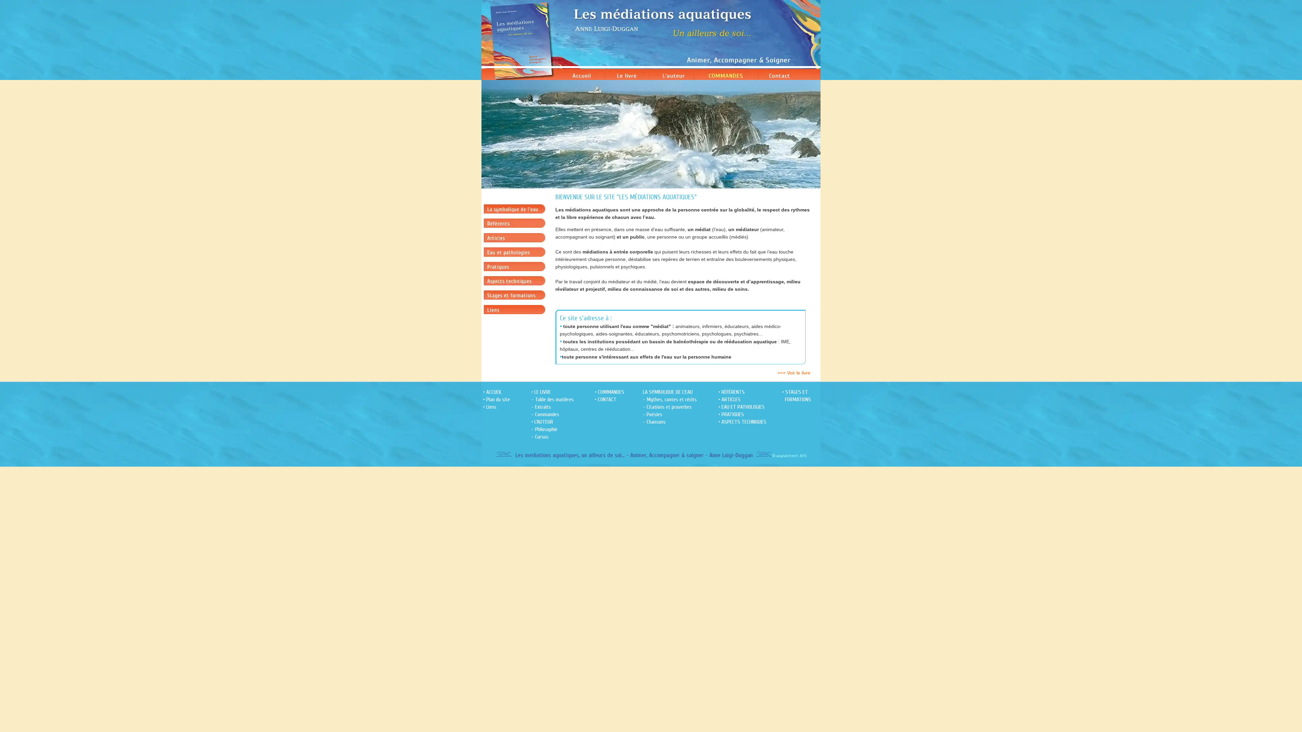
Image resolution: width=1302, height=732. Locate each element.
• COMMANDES (609, 392)
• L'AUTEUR (542, 422)
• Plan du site (496, 399)
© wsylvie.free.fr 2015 (789, 455)
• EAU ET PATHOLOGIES (741, 407)
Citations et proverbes (669, 407)
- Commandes (545, 414)
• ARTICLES (729, 399)
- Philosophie (544, 429)
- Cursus (540, 437)
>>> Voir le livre (793, 372)
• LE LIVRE (541, 392)
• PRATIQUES (731, 414)
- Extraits (541, 407)
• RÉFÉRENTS (731, 392)
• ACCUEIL (492, 392)
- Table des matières (552, 399)
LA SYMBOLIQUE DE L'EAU (668, 392)
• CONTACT (605, 399)
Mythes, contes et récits (672, 399)
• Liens (489, 407)
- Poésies (652, 414)
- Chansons (654, 422)
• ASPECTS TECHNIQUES (742, 422)
